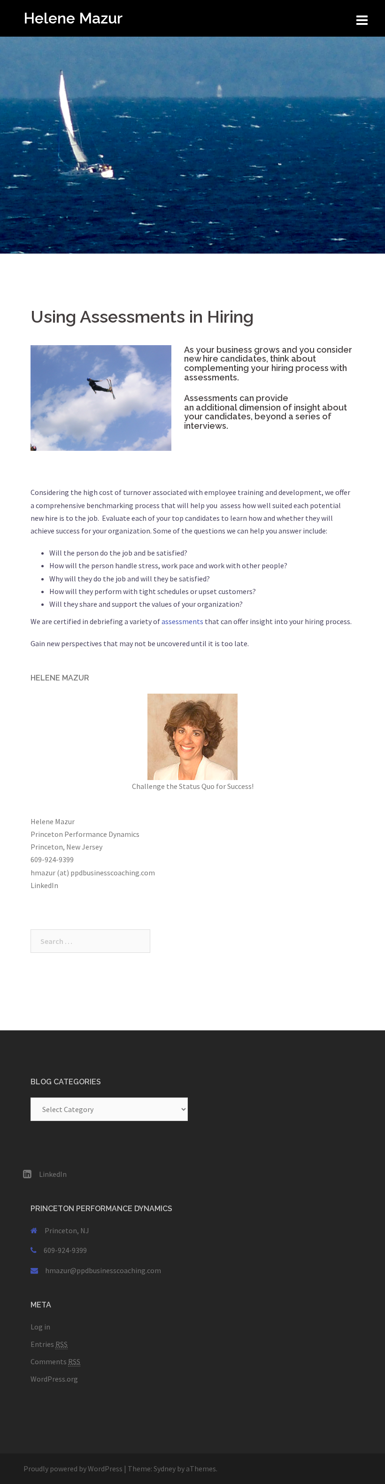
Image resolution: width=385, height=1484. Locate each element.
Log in (40, 1326)
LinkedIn (44, 885)
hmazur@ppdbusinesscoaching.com (103, 1270)
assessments (181, 621)
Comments (55, 1361)
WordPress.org (54, 1379)
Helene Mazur (73, 18)
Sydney (165, 1468)
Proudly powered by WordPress (73, 1468)
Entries (49, 1344)
